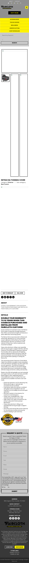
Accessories (14, 19)
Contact (17, 1)
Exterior (10, 182)
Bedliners (14, 25)
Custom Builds (14, 31)
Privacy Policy (14, 552)
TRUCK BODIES (14, 22)
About (11, 1)
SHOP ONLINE (14, 13)
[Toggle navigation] (26, 7)
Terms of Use (14, 554)
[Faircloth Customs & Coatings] (7, 7)
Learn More (9, 547)
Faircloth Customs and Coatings (14, 559)
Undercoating (15, 28)
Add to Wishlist (8, 293)
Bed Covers (5, 184)
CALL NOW (20, 293)
